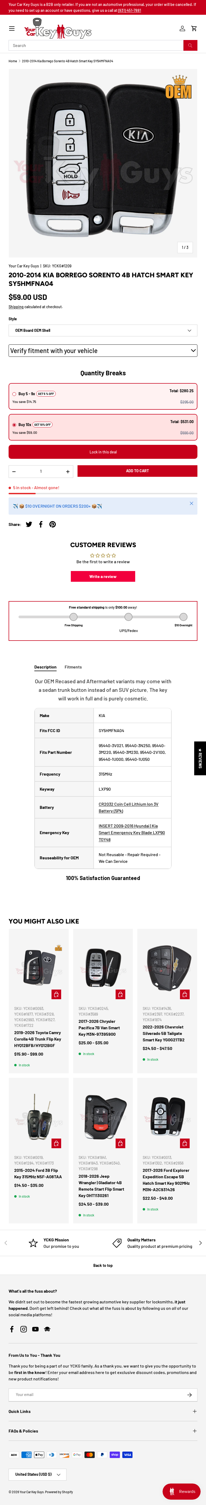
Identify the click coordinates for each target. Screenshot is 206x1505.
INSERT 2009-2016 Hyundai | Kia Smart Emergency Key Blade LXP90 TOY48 (132, 832)
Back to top (103, 1265)
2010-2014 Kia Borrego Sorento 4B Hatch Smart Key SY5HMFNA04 (67, 61)
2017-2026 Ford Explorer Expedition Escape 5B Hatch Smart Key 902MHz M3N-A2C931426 (166, 1180)
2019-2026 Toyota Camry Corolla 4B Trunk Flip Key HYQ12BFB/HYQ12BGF (37, 1039)
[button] (194, 28)
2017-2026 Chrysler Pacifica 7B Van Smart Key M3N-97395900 (99, 1028)
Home (13, 61)
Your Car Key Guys (24, 266)
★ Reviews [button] (200, 758)
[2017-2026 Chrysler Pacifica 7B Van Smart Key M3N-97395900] (103, 967)
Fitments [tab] (73, 666)
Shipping (16, 306)
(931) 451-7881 (129, 10)
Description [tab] (45, 666)
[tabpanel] (103, 779)
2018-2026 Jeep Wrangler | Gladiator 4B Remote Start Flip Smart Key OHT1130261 (101, 1185)
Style (13, 319)
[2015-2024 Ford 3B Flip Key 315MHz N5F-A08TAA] (38, 1116)
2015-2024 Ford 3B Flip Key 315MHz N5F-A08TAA (38, 1173)
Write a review (103, 576)
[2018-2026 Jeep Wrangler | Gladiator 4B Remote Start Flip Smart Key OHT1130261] (103, 1116)
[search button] (190, 45)
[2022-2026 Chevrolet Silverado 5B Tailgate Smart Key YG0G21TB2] (167, 967)
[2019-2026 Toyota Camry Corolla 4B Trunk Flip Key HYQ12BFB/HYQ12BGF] (38, 967)
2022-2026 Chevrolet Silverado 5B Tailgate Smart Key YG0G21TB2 (164, 1033)
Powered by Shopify (59, 1492)
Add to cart (137, 470)
